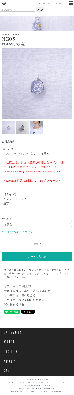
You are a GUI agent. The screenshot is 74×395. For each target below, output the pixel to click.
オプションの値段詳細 (18, 286)
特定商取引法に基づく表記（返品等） (28, 291)
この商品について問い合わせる (24, 300)
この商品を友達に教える (20, 295)
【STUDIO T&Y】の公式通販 (37, 379)
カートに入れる (37, 256)
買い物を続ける (14, 304)
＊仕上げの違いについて (17, 232)
